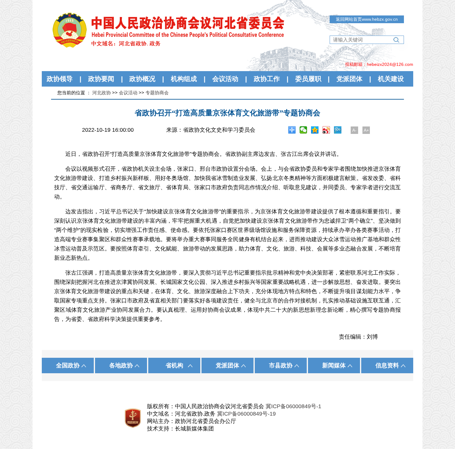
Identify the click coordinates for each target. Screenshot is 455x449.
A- (354, 130)
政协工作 (267, 78)
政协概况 (142, 78)
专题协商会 (157, 92)
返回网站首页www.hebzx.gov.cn (367, 19)
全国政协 (68, 365)
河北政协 (101, 92)
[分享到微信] (303, 130)
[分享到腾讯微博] (338, 130)
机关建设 (391, 78)
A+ (366, 130)
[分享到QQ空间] (315, 130)
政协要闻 (101, 78)
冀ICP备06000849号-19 (246, 414)
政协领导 (60, 78)
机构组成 (184, 78)
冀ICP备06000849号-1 (293, 406)
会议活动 (225, 78)
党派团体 (349, 78)
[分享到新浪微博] (326, 130)
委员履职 (308, 78)
